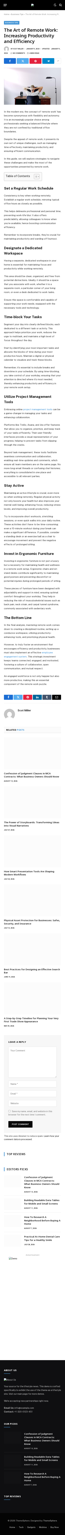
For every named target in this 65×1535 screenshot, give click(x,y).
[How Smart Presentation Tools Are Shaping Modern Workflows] (32, 851)
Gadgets (31, 1527)
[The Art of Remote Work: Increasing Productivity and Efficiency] (32, 86)
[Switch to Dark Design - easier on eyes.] (55, 5)
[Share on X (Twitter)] (23, 61)
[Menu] (5, 5)
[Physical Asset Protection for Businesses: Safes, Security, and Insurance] (32, 900)
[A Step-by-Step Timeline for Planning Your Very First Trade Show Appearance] (32, 998)
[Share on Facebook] (10, 61)
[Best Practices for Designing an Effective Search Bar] (32, 949)
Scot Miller (18, 49)
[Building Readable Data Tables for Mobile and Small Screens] (12, 1204)
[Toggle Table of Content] (35, 176)
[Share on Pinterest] (35, 61)
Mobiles (43, 1527)
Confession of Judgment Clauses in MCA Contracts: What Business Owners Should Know (32, 775)
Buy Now (54, 1527)
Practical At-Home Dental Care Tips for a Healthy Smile (42, 1238)
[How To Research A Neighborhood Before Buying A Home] (12, 1221)
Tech (21, 1527)
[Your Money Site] (32, 5)
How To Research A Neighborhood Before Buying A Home (42, 1220)
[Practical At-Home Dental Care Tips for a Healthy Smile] (12, 1241)
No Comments (19, 53)
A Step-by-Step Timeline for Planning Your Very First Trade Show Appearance (31, 1020)
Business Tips (17, 14)
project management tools (37, 409)
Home (6, 14)
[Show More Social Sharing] (58, 61)
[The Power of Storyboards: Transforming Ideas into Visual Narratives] (32, 802)
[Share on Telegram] (48, 61)
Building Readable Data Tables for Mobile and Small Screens (41, 1202)
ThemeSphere (50, 1521)
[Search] (60, 5)
